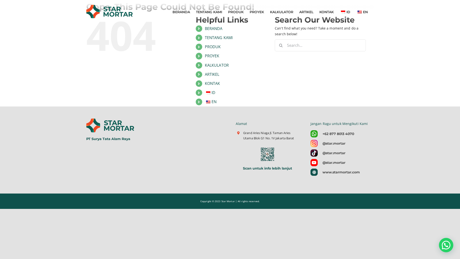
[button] (446, 245)
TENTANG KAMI (219, 37)
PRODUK (213, 46)
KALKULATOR (217, 65)
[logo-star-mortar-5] (110, 120)
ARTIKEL (212, 74)
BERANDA (214, 28)
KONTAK (212, 83)
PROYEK (212, 56)
